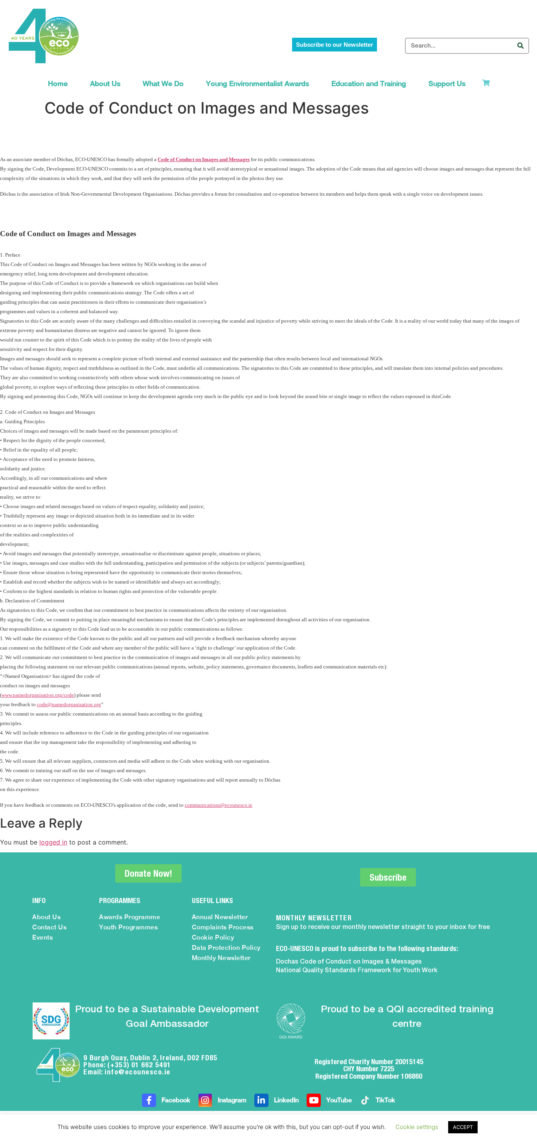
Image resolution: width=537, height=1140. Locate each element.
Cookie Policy (213, 937)
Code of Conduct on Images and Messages (204, 159)
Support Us (446, 83)
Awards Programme (129, 917)
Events (42, 937)
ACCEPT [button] (463, 1127)
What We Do (163, 83)
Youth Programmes (128, 927)
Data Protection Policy (226, 947)
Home (58, 83)
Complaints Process (223, 927)
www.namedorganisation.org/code (38, 695)
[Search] (520, 46)
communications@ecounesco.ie (218, 805)
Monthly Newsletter (221, 958)
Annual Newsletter (220, 917)
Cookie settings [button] (416, 1127)
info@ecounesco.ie (138, 1072)
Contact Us (49, 927)
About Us (105, 83)
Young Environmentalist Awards (257, 83)
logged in (53, 842)
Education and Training (368, 83)
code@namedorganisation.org (69, 704)
